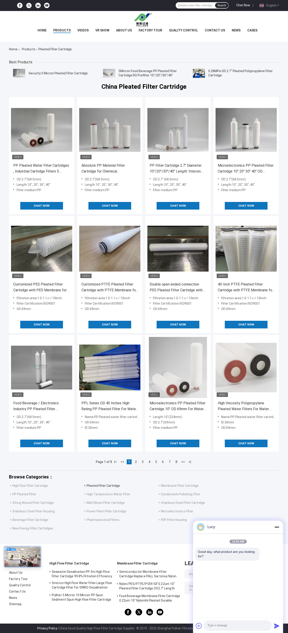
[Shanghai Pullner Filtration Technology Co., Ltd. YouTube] (47, 5)
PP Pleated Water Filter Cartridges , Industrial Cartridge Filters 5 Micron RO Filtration (41, 168)
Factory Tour (150, 30)
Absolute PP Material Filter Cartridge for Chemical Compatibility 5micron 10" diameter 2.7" (109, 168)
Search (221, 5)
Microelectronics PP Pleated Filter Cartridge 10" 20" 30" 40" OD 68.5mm (246, 168)
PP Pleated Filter (24, 494)
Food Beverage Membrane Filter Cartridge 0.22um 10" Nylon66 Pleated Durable (149, 598)
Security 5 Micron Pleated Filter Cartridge (58, 73)
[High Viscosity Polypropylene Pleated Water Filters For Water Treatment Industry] (246, 367)
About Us (124, 30)
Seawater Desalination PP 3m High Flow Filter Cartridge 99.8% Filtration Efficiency (82, 574)
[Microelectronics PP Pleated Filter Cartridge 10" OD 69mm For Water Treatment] (178, 367)
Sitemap (15, 604)
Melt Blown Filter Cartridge (106, 503)
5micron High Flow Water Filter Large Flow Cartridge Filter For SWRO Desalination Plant (82, 586)
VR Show (102, 30)
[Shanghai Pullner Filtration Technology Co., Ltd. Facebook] (20, 5)
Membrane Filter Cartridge (180, 485)
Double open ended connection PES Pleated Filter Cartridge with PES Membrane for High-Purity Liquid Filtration (176, 287)
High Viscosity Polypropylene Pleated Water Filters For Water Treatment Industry (243, 406)
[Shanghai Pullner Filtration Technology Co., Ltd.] (144, 20)
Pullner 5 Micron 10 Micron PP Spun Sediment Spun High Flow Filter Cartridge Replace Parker (81, 598)
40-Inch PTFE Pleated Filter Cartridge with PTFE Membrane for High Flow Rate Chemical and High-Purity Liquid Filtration (245, 287)
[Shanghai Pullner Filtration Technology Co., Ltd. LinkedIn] (38, 5)
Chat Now (243, 5)
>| (190, 462)
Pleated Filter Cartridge (103, 485)
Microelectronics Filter (177, 511)
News (236, 30)
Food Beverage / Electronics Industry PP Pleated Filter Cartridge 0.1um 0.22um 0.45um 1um (38, 406)
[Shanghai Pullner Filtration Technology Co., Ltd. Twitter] (29, 5)
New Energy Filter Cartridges (32, 528)
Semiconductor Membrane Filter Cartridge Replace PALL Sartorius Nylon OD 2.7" (147, 574)
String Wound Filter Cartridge (33, 503)
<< (122, 462)
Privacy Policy (47, 628)
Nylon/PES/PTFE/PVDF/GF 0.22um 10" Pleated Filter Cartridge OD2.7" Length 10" (147, 586)
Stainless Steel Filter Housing (33, 511)
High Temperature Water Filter (108, 494)
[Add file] (199, 626)
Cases (252, 30)
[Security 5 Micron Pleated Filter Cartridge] (19, 73)
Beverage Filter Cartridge (30, 520)
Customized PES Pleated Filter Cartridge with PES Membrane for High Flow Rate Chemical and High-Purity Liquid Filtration (40, 287)
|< (115, 462)
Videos (83, 30)
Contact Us (215, 30)
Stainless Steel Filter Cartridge (183, 503)
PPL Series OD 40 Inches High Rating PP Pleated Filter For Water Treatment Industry (109, 406)
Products (62, 30)
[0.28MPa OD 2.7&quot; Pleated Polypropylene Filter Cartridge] (199, 73)
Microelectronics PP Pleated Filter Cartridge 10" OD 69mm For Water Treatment (177, 406)
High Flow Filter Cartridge (30, 485)
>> (183, 462)
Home (42, 30)
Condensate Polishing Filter (180, 494)
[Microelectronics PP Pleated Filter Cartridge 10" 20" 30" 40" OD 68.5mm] (246, 129)
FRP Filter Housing (174, 520)
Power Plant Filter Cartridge (106, 511)
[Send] (276, 626)
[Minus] (276, 527)
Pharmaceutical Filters (103, 520)
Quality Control (183, 30)
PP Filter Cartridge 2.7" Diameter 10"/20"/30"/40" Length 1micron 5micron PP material (176, 168)
